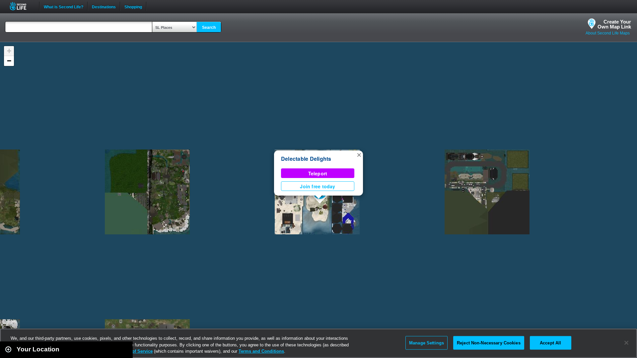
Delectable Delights (306, 158)
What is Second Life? (63, 6)
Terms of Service (135, 351)
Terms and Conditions (261, 351)
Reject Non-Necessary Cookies (489, 342)
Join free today (317, 186)
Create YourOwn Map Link (614, 24)
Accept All (550, 342)
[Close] (626, 342)
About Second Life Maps (608, 33)
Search (209, 27)
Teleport (317, 173)
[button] (359, 154)
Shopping (133, 6)
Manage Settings (426, 342)
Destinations (104, 6)
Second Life (21, 6)
